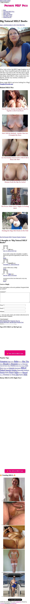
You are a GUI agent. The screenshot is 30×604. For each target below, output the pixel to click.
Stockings (6, 374)
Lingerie (11, 368)
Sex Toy (20, 372)
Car (21, 364)
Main (4, 10)
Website (2, 311)
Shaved (25, 372)
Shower (1, 374)
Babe (16, 361)
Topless (21, 374)
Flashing (13, 365)
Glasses (17, 365)
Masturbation (18, 368)
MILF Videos (6, 13)
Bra (10, 364)
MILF (10, 237)
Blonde (6, 364)
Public (7, 372)
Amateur (4, 361)
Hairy (20, 365)
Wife (25, 374)
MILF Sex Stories (7, 14)
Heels (26, 365)
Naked (2, 370)
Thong (13, 374)
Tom (9, 274)
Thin (10, 374)
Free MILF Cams (7, 16)
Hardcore (23, 365)
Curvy (6, 365)
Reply (4, 258)
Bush (19, 364)
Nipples (19, 237)
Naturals (14, 237)
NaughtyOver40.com (6, 84)
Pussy (11, 372)
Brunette (6, 237)
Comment (3, 291)
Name (2, 305)
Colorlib (2, 603)
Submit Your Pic (7, 17)
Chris (17, 25)
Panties (2, 372)
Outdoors (23, 237)
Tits (17, 374)
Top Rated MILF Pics (8, 11)
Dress (9, 365)
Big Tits (2, 237)
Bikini (1, 364)
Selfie (16, 372)
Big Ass (20, 361)
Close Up (2, 365)
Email (2, 308)
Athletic (12, 361)
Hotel (5, 368)
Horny (2, 368)
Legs (7, 368)
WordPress (13, 603)
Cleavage (25, 364)
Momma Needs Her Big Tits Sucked (15, 182)
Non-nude (20, 370)
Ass (9, 361)
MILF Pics (22, 25)
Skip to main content (5, 0)
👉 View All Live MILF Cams (15, 353)
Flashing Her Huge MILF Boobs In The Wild (15, 231)
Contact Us (18, 602)
